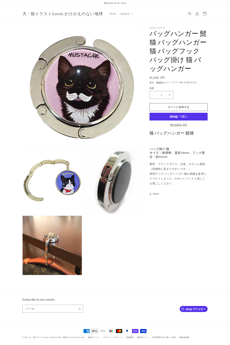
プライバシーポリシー (113, 337)
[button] (126, 13)
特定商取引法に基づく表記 (164, 337)
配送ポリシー (143, 337)
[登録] (79, 309)
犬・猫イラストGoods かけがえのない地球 (48, 337)
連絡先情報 (184, 337)
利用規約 (130, 337)
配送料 (159, 82)
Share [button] (156, 193)
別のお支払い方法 (178, 124)
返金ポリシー (94, 337)
